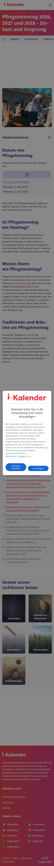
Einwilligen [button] (38, 468)
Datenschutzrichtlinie (15, 453)
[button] (27, 456)
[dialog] (27, 433)
